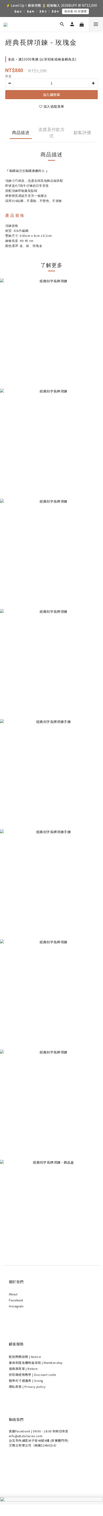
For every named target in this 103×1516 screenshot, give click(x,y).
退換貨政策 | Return (23, 1368)
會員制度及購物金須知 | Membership (36, 1362)
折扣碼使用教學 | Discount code (32, 1374)
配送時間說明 (19, 1356)
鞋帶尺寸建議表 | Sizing (26, 1380)
